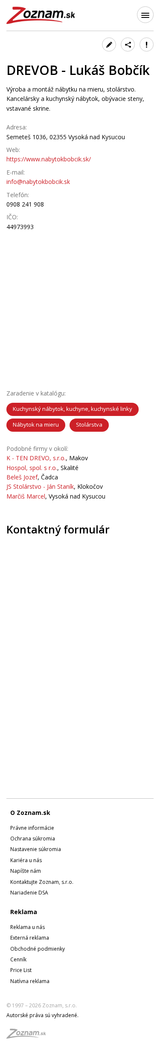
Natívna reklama (29, 981)
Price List (21, 970)
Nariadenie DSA (29, 892)
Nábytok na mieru (36, 424)
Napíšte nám (25, 870)
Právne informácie (32, 827)
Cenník (18, 959)
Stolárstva (89, 424)
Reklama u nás (27, 927)
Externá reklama (29, 937)
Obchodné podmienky (37, 948)
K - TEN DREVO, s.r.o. (36, 458)
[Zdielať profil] (128, 44)
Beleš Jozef (22, 477)
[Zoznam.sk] (29, 1036)
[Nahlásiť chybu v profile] (147, 44)
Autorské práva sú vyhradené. (42, 1015)
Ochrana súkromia (32, 838)
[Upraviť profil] (109, 44)
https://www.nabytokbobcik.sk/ (48, 159)
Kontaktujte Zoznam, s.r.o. (41, 882)
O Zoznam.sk (30, 813)
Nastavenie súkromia (35, 849)
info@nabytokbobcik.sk (38, 182)
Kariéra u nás (26, 860)
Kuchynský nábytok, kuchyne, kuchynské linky (72, 409)
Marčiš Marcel (25, 496)
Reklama (23, 912)
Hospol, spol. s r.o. (31, 468)
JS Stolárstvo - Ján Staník (40, 486)
